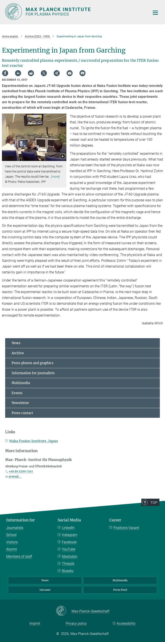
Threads (68, 564)
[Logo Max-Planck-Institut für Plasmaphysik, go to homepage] (75, 11)
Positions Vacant (126, 528)
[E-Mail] (69, 73)
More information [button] (21, 451)
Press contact (22, 413)
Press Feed (120, 589)
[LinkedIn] (18, 73)
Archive (18, 353)
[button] (62, 157)
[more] (55, 176)
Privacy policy (76, 623)
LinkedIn (68, 528)
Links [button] (10, 432)
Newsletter (20, 403)
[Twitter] (44, 73)
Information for (20, 520)
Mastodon (69, 556)
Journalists (14, 528)
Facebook (69, 542)
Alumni (11, 549)
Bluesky (68, 571)
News (16, 343)
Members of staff (19, 556)
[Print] (82, 73)
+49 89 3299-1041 (21, 471)
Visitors (12, 542)
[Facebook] (5, 73)
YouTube (68, 549)
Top (153, 502)
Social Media (69, 520)
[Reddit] (31, 73)
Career (115, 520)
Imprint (34, 623)
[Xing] (56, 73)
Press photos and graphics (32, 363)
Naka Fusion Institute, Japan (33, 441)
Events (17, 393)
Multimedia (21, 383)
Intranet (45, 589)
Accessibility (126, 623)
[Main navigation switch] (155, 12)
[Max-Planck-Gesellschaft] (64, 611)
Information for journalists (33, 373)
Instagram (69, 535)
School (11, 535)
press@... (15, 476)
